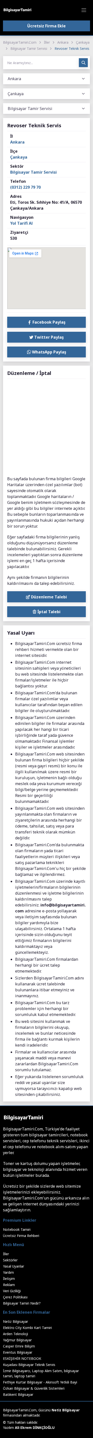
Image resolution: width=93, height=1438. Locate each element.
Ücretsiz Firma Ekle (46, 26)
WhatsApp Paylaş (48, 352)
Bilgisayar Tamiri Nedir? (22, 1303)
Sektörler (10, 1260)
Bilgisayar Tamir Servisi (28, 48)
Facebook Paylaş (48, 322)
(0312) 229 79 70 (25, 187)
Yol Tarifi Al (21, 223)
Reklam (9, 1284)
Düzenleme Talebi (48, 597)
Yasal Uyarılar (13, 1266)
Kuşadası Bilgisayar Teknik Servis (29, 1364)
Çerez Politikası (15, 1297)
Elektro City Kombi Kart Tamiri (27, 1327)
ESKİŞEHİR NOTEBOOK (22, 1358)
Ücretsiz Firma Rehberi (21, 1235)
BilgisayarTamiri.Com (19, 42)
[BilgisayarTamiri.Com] (17, 10)
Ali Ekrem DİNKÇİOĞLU (35, 1427)
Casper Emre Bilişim (19, 1346)
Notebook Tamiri (17, 1229)
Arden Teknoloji (15, 1333)
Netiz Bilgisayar (15, 1321)
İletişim (9, 1278)
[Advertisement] (46, 427)
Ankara (62, 42)
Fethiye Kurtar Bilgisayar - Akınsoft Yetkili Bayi (40, 1382)
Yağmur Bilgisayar (17, 1340)
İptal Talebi (48, 611)
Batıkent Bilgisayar (18, 1394)
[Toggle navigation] (84, 10)
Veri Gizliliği (12, 1291)
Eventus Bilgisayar (17, 1352)
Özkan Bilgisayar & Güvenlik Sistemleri (33, 1388)
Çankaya (83, 42)
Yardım (8, 1272)
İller (47, 42)
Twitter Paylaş (48, 337)
